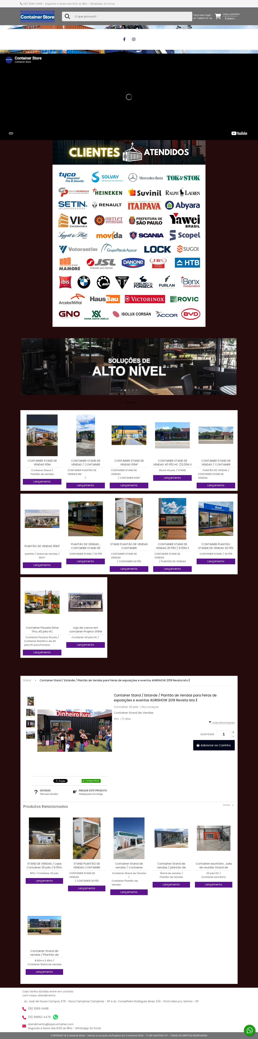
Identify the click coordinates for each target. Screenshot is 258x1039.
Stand (27, 680)
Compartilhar (92, 780)
